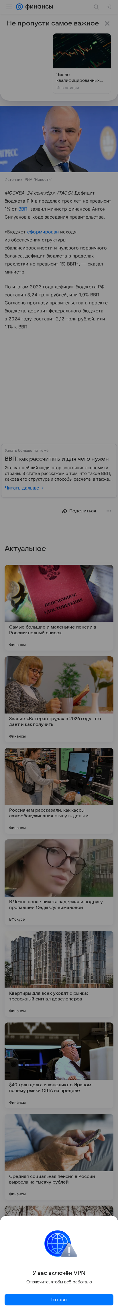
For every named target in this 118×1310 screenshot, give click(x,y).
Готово (59, 1299)
